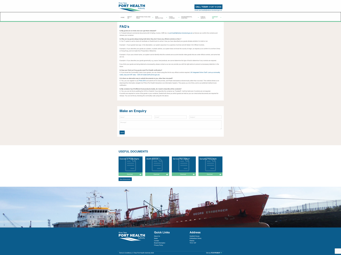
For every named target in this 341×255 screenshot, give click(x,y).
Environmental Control (186, 17)
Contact (156, 241)
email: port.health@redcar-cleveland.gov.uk (208, 10)
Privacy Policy (158, 245)
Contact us (215, 17)
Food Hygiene (172, 17)
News (156, 238)
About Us (129, 17)
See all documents (125, 179)
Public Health (203, 17)
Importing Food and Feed (143, 17)
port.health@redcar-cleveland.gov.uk (180, 33)
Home (123, 17)
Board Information (159, 243)
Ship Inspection (159, 17)
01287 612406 (208, 6)
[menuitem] (122, 17)
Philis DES (142, 81)
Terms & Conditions (125, 253)
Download (130, 174)
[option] (130, 166)
